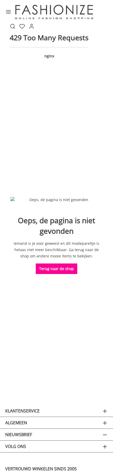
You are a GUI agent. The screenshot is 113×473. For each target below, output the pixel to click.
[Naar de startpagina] (62, 12)
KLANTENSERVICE (22, 411)
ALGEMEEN (16, 423)
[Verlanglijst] (22, 26)
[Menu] (9, 12)
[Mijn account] (31, 26)
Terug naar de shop (56, 268)
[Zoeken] (12, 26)
